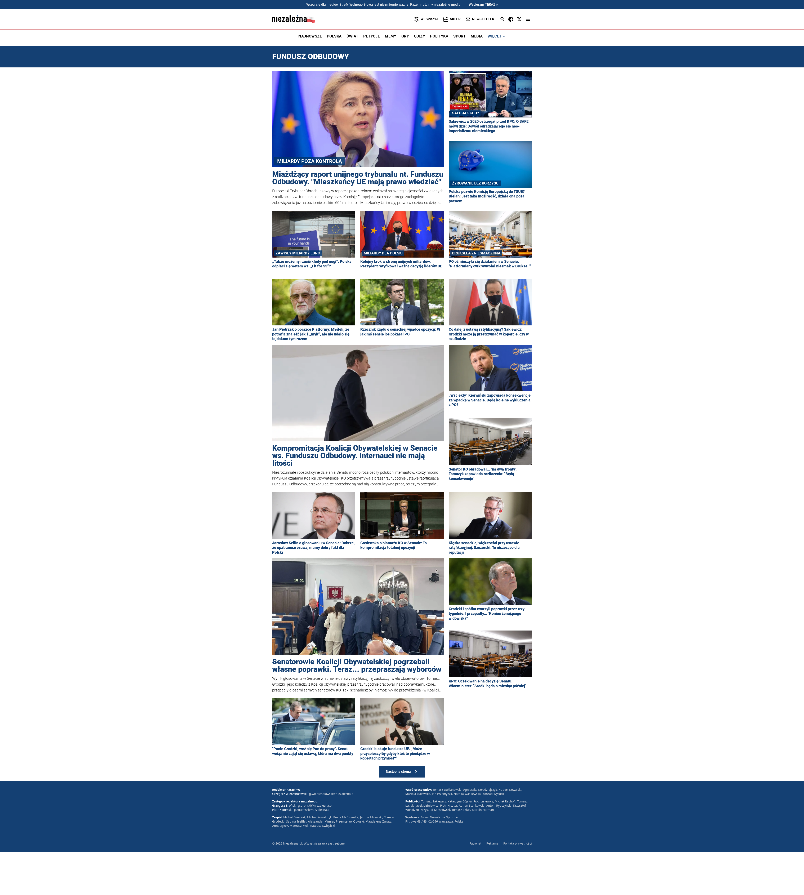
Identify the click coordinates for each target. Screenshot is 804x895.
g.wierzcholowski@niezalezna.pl (331, 794)
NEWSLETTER (483, 19)
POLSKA (334, 36)
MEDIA (477, 36)
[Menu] (528, 19)
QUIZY (419, 36)
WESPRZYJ (429, 19)
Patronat (475, 843)
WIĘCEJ (494, 36)
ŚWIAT (352, 36)
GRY (405, 36)
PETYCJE (371, 36)
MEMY (390, 36)
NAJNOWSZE (310, 36)
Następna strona (398, 772)
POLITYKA (439, 36)
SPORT (459, 36)
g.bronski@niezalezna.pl (315, 805)
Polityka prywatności (517, 843)
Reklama (492, 843)
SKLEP (455, 19)
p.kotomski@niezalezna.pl (312, 810)
